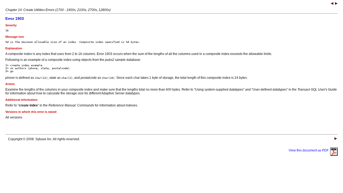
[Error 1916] (336, 4)
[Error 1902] (332, 4)
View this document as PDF (309, 150)
